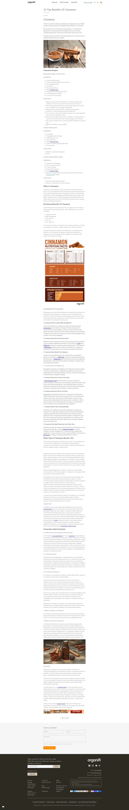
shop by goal (64, 2)
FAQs (57, 780)
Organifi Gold (54, 89)
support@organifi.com (96, 772)
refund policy (46, 787)
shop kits (74, 2)
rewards (30, 791)
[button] (94, 2)
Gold (55, 520)
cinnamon (72, 536)
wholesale (31, 787)
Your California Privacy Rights (87, 802)
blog (43, 786)
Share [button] (46, 15)
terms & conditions (39, 802)
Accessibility (73, 802)
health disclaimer (61, 802)
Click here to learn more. (68, 526)
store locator (32, 786)
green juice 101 (46, 782)
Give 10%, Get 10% (61, 786)
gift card (58, 782)
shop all (54, 2)
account (30, 780)
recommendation (57, 536)
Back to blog (65, 718)
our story (44, 780)
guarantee (45, 791)
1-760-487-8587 (88, 2)
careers (58, 791)
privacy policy (50, 802)
